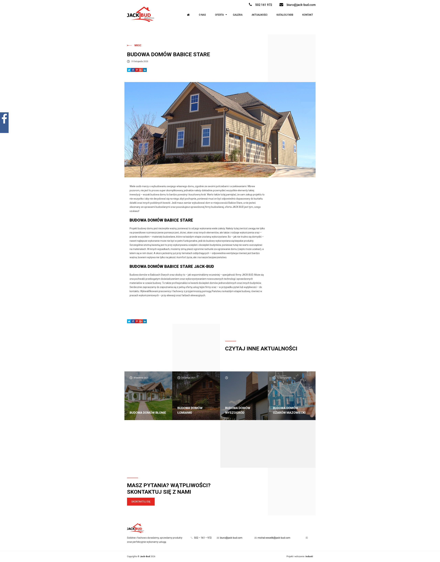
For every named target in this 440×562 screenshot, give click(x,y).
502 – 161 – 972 (203, 537)
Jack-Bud (145, 556)
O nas (202, 14)
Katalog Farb (285, 14)
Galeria (238, 14)
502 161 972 (263, 5)
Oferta (219, 14)
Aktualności (259, 14)
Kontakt (307, 14)
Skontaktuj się (140, 501)
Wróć (137, 45)
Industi (309, 556)
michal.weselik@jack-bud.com (274, 537)
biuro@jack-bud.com (301, 5)
